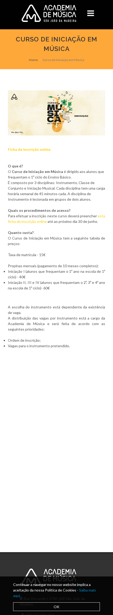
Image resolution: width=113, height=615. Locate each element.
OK (56, 606)
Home (33, 60)
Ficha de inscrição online (29, 149)
